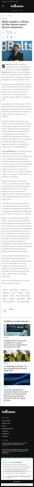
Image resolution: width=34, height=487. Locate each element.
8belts (29, 298)
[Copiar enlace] (15, 37)
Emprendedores (7, 428)
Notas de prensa (14, 289)
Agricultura (6, 423)
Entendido (17, 481)
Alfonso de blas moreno (9, 301)
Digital (9, 15)
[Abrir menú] (3, 6)
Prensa (13, 292)
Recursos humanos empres (23, 295)
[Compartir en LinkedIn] (11, 37)
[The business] (17, 6)
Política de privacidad (25, 476)
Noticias (28, 292)
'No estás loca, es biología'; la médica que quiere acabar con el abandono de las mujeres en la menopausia (15, 451)
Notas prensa (24, 289)
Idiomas (5, 298)
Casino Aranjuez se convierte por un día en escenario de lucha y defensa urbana (14, 443)
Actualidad (20, 292)
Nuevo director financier (23, 301)
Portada (4, 15)
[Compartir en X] (3, 37)
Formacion (12, 298)
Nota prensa (6, 292)
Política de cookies (13, 476)
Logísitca (5, 431)
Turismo (5, 436)
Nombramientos (21, 298)
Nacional (5, 289)
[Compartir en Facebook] (7, 37)
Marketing (5, 295)
